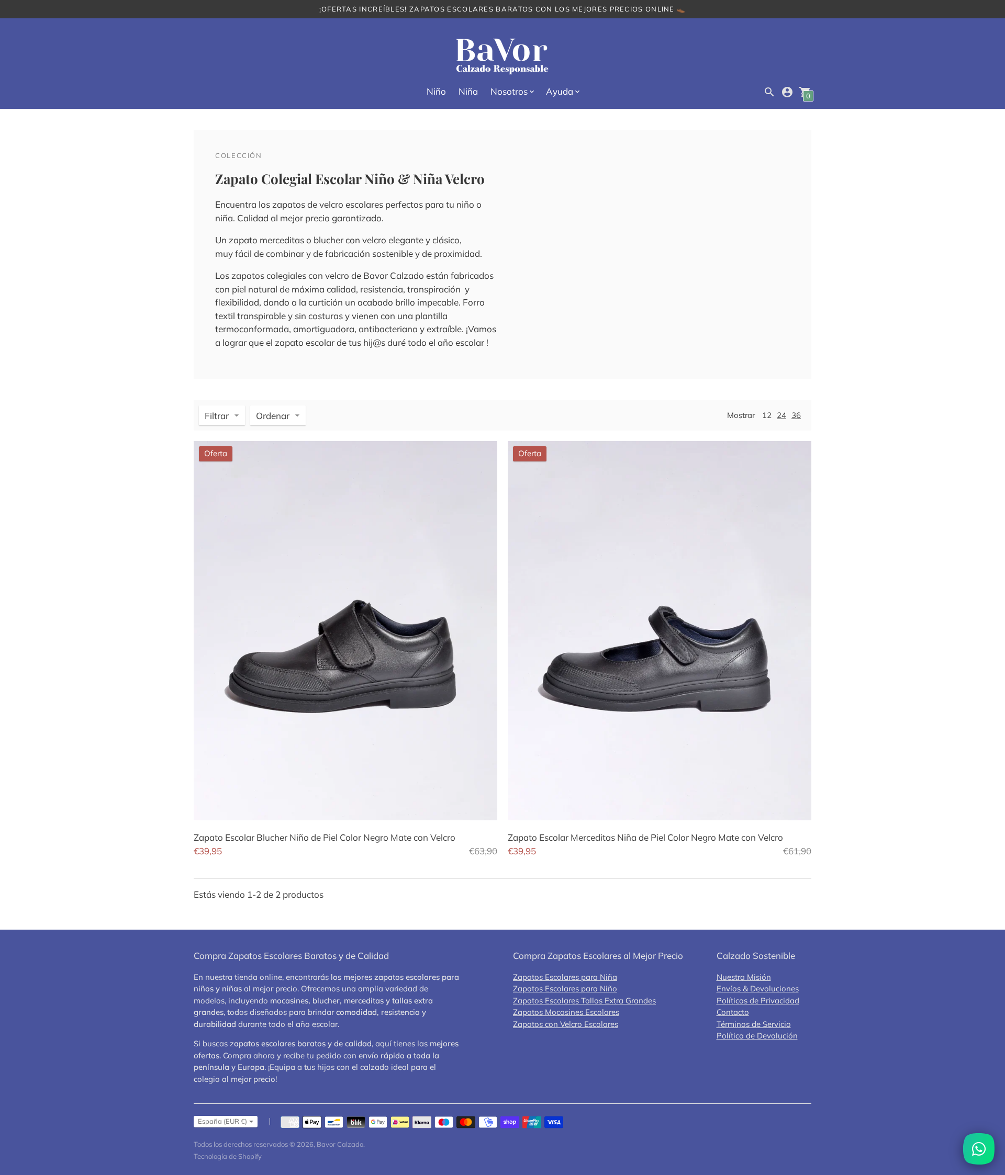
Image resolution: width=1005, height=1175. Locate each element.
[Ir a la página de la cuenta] (787, 92)
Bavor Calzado (340, 1144)
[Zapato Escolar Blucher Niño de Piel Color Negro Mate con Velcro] (345, 630)
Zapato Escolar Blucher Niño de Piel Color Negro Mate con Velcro (324, 837)
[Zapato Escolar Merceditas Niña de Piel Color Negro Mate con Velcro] (659, 630)
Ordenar (272, 415)
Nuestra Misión (744, 977)
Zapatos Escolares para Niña (565, 977)
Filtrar (217, 415)
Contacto (733, 1012)
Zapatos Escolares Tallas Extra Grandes (584, 1000)
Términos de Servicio (754, 1024)
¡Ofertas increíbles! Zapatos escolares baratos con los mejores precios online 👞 (502, 9)
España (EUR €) (222, 1121)
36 (796, 415)
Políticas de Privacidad (758, 1000)
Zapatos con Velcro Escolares (565, 1024)
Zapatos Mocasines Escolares (566, 1012)
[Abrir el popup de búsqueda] (769, 92)
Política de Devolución (757, 1036)
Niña (468, 91)
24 (781, 415)
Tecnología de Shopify (228, 1156)
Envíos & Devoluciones (758, 988)
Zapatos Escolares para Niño (565, 988)
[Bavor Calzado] (502, 57)
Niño (436, 91)
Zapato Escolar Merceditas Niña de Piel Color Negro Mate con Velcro (645, 837)
